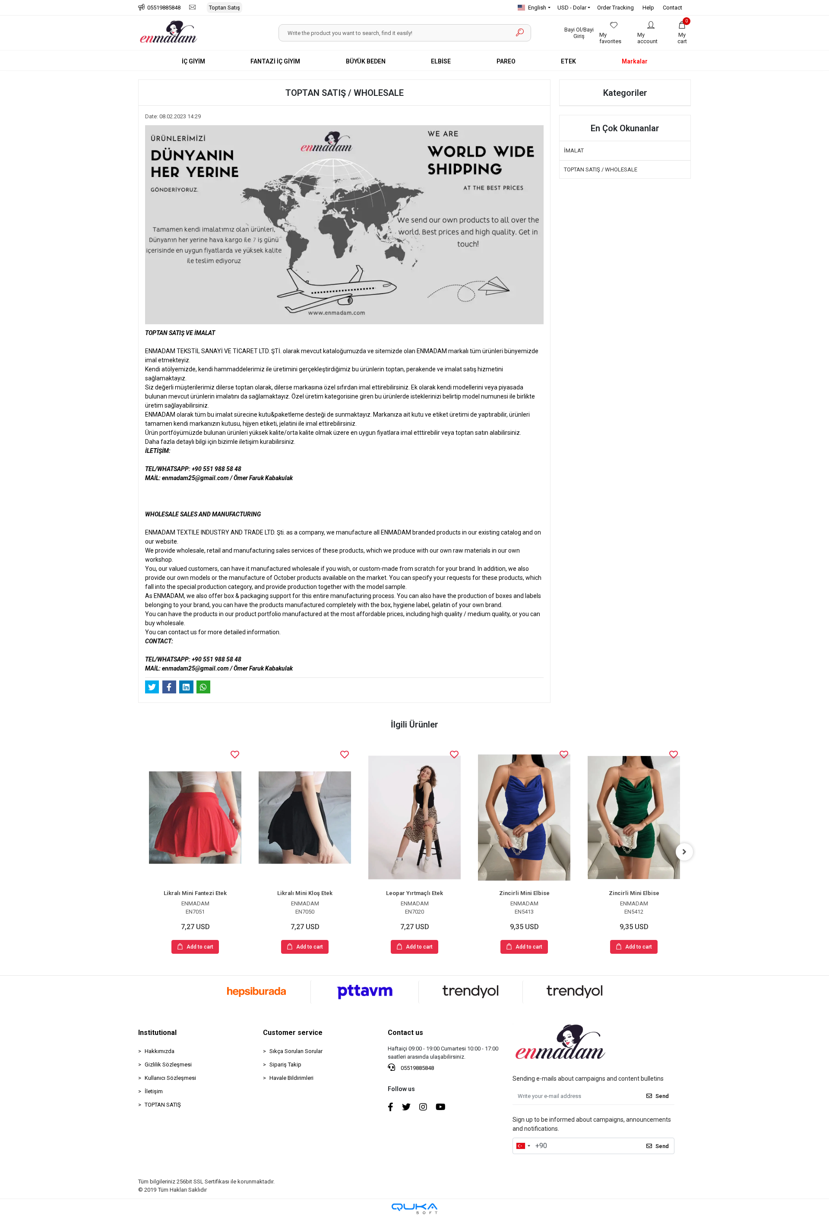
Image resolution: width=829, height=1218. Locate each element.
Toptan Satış (224, 7)
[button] (682, 33)
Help (648, 7)
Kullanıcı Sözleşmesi (170, 1078)
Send (662, 1096)
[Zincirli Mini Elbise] (524, 817)
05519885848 (416, 1068)
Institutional (157, 1032)
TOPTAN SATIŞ (163, 1104)
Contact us (405, 1032)
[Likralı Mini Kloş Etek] (305, 817)
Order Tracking (615, 7)
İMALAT (574, 150)
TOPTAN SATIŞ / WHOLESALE (600, 169)
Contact (672, 7)
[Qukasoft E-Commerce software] (414, 1208)
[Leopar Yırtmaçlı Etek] (414, 817)
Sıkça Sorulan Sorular (296, 1051)
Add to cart (200, 947)
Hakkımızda (159, 1051)
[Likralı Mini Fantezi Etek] (195, 817)
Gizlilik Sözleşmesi (168, 1064)
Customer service (293, 1032)
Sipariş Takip (285, 1064)
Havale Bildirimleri (291, 1078)
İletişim (154, 1091)
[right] (684, 851)
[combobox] (523, 1146)
